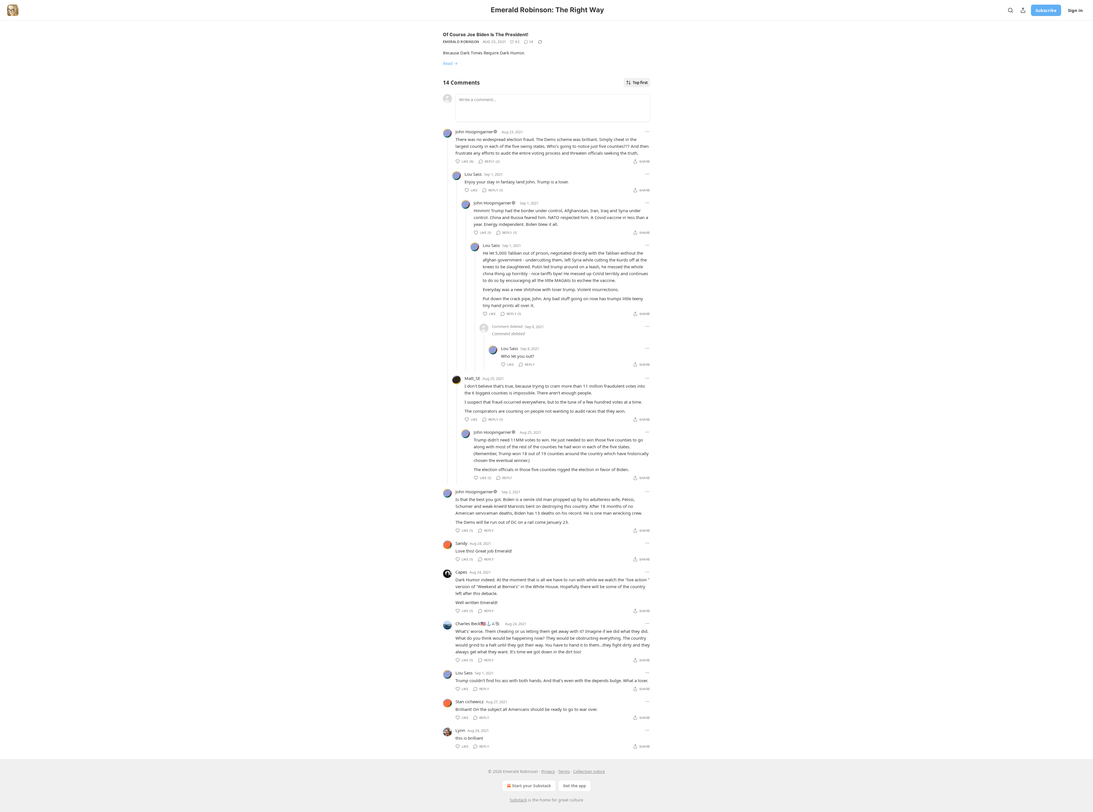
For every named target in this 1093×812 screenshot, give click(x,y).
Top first (640, 82)
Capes (461, 572)
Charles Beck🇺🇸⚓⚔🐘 (477, 623)
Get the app (574, 785)
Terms (564, 771)
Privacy (548, 771)
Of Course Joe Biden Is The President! (485, 34)
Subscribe (1046, 10)
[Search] (1010, 10)
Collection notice (589, 771)
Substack (518, 800)
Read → (450, 63)
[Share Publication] (1023, 10)
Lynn (460, 730)
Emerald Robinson (461, 42)
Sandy (461, 543)
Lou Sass (473, 174)
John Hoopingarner (474, 131)
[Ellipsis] (647, 131)
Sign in (1075, 10)
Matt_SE (472, 378)
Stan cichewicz (469, 701)
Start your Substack (531, 785)
